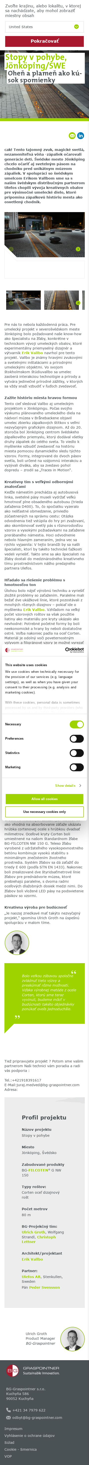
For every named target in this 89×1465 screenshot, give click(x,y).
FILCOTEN (38, 1170)
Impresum (13, 1429)
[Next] (78, 249)
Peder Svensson (44, 1287)
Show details (65, 785)
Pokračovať (45, 41)
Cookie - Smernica (20, 1449)
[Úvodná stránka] (44, 1370)
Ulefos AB (31, 1277)
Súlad (9, 1442)
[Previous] (11, 249)
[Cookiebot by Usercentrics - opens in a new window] (63, 650)
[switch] (77, 739)
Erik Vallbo (32, 353)
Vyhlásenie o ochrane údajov (29, 1435)
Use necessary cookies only (44, 812)
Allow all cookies (44, 799)
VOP (8, 1456)
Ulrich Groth (33, 1232)
